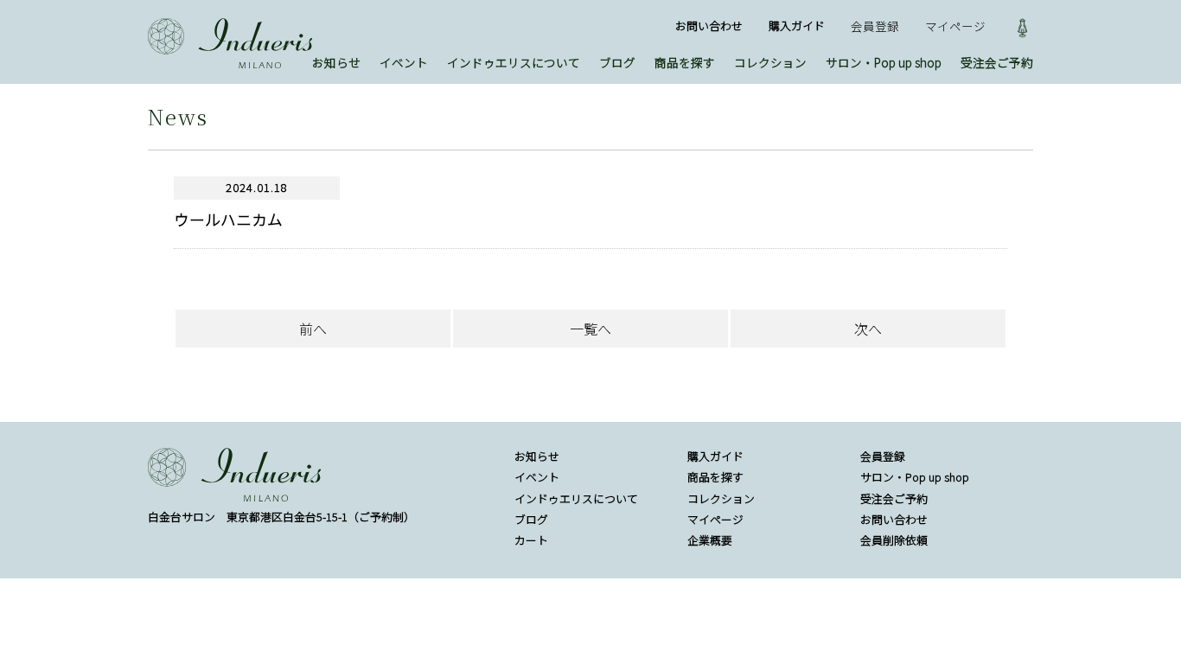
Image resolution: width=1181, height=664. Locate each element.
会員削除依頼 (894, 540)
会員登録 (875, 26)
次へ (868, 328)
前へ (313, 328)
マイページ (955, 26)
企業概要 (709, 540)
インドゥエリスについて (513, 62)
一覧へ (590, 328)
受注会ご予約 (997, 62)
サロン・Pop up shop (884, 62)
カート (531, 540)
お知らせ (336, 62)
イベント (404, 62)
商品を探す (684, 62)
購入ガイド (797, 25)
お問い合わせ (709, 25)
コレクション (770, 62)
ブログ (617, 62)
